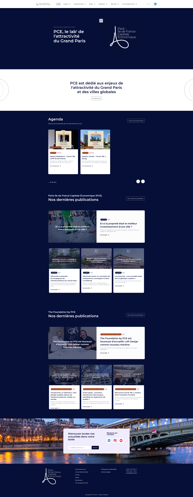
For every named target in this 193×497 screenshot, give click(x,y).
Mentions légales (106, 472)
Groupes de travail (78, 4)
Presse (77, 477)
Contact (77, 474)
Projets (91, 4)
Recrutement (78, 480)
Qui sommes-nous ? (80, 469)
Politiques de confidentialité (108, 469)
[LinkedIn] (109, 440)
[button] (66, 4)
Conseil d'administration (81, 472)
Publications (102, 4)
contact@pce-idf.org (131, 473)
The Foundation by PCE (81, 483)
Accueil (58, 4)
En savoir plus (96, 98)
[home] (45, 4)
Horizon (106, 494)
